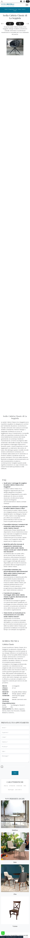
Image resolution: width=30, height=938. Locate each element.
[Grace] (2, 23)
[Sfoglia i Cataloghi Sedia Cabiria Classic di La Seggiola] (20, 23)
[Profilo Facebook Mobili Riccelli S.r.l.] (21, 1)
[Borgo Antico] (27, 23)
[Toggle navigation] (27, 5)
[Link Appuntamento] (28, 1)
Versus (15, 926)
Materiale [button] (19, 786)
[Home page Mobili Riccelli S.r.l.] (7, 5)
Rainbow (15, 830)
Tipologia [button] (11, 789)
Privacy (3, 937)
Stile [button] (25, 786)
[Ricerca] (1, 1)
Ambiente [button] (12, 786)
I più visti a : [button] (18, 789)
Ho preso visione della (14, 766)
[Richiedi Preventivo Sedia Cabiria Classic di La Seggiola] (10, 23)
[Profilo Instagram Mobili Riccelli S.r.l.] (24, 1)
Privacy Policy (21, 766)
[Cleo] (15, 878)
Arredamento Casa (12, 9)
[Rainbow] (15, 814)
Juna (15, 862)
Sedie (19, 9)
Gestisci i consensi (17, 937)
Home (6, 9)
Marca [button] (6, 786)
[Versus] (15, 910)
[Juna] (15, 846)
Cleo (15, 894)
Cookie (8, 937)
